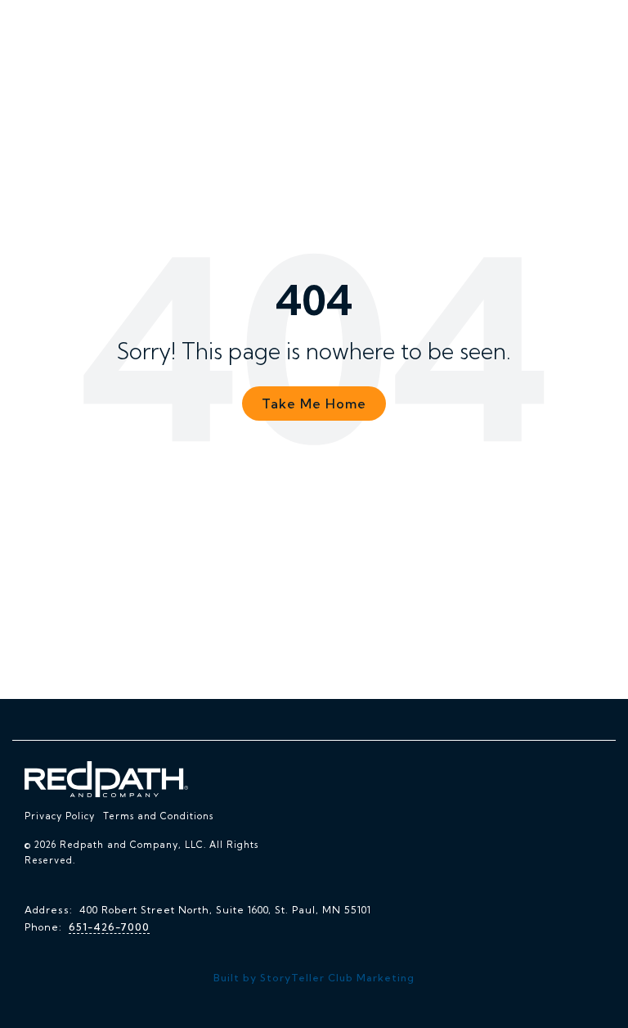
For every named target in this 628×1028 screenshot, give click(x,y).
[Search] (565, 25)
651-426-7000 (109, 927)
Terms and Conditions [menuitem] (158, 816)
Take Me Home (314, 403)
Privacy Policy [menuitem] (60, 816)
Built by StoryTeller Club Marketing (314, 978)
